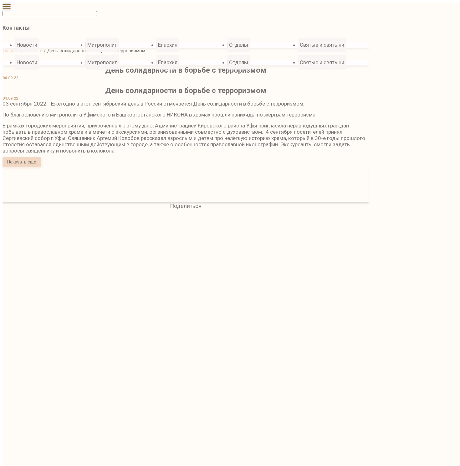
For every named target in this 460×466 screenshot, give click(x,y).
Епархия (167, 45)
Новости (27, 62)
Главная (11, 51)
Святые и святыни (322, 45)
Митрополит (102, 45)
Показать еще (21, 161)
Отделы (238, 45)
